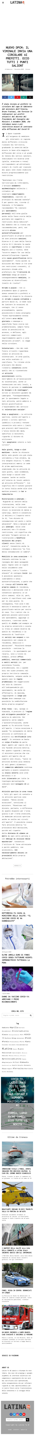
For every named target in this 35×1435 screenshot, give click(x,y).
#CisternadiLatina (20, 1031)
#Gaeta (27, 1041)
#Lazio (21, 1049)
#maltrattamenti (16, 1052)
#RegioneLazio (7, 1062)
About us (24, 1429)
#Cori (22, 1034)
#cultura (8, 1038)
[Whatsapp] (24, 97)
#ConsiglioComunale (14, 1034)
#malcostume (7, 1053)
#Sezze (4, 1068)
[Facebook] (5, 97)
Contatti (16, 1429)
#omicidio (5, 1055)
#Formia (5, 1041)
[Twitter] (11, 97)
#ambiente (5, 1027)
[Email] (30, 97)
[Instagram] (17, 1414)
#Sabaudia (24, 1062)
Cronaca (27, 69)
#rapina (24, 1059)
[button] (30, 1015)
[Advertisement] (17, 24)
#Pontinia (17, 1055)
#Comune (5, 1034)
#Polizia (11, 1055)
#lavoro (15, 1049)
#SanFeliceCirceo (6, 1065)
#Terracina (18, 1068)
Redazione (9, 69)
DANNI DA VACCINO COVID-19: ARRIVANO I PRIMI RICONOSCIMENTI (16, 999)
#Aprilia (14, 1027)
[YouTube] (23, 1414)
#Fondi (28, 1038)
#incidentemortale (22, 1045)
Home (10, 1429)
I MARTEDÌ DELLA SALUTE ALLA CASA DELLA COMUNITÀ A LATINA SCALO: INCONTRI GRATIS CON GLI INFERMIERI (17, 1250)
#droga (14, 1038)
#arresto (21, 1027)
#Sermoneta (27, 1065)
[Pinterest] (17, 97)
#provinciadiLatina (11, 1059)
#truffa (4, 1071)
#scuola (20, 1065)
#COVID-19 (17, 865)
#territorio (28, 1068)
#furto (22, 1041)
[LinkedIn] (20, 1414)
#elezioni (20, 1038)
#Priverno (23, 1055)
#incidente (12, 1045)
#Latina (7, 1048)
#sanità (14, 1065)
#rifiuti (16, 1062)
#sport (9, 1068)
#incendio (5, 1045)
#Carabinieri (6, 1031)
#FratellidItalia (14, 1041)
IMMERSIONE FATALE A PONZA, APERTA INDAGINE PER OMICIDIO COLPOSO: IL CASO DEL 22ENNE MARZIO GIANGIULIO (16, 1171)
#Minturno (24, 1052)
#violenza (10, 1071)
